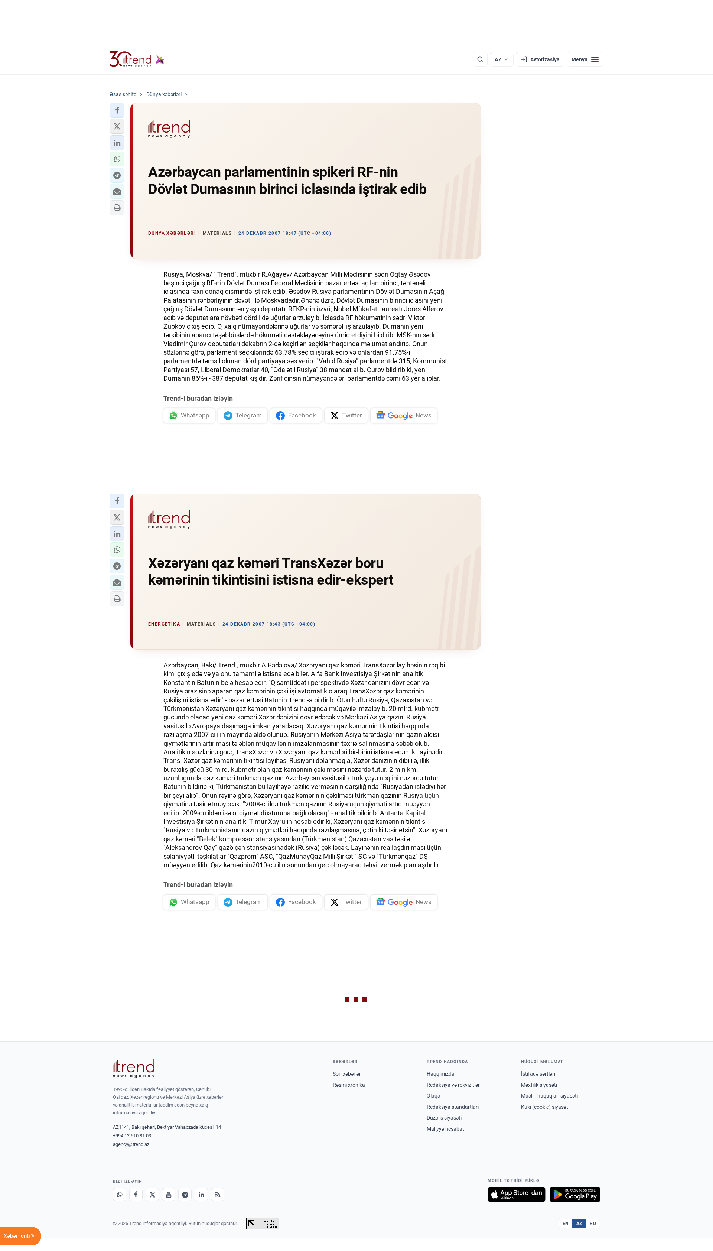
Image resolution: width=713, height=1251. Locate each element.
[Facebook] (136, 1194)
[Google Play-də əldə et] (575, 1194)
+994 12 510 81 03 (132, 1135)
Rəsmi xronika (349, 1085)
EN (566, 1223)
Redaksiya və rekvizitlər (453, 1085)
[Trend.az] (137, 59)
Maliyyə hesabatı (446, 1129)
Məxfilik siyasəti (539, 1085)
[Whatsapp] (119, 1194)
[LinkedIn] (201, 1194)
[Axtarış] (480, 59)
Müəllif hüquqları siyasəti (549, 1096)
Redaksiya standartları (453, 1107)
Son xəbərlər (347, 1074)
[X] (152, 1194)
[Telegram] (185, 1194)
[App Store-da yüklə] (517, 1194)
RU (593, 1223)
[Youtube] (168, 1194)
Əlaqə (433, 1096)
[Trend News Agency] (133, 1068)
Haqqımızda (441, 1074)
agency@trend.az (131, 1144)
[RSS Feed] (217, 1194)
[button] (117, 110)
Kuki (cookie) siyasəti (545, 1107)
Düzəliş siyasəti (444, 1118)
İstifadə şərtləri (538, 1074)
